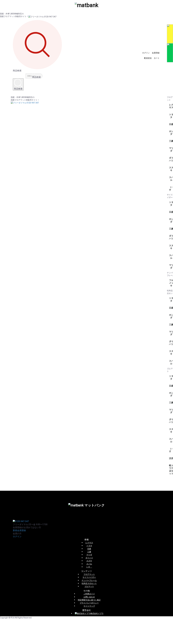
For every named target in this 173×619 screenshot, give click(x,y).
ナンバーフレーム (89, 580)
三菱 (89, 552)
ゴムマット (89, 586)
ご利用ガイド (89, 594)
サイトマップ (89, 606)
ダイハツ (89, 558)
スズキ (89, 561)
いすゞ (89, 567)
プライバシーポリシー (89, 603)
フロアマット (89, 574)
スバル (89, 564)
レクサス (89, 543)
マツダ (89, 555)
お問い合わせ (89, 597)
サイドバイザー (89, 577)
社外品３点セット (89, 583)
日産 (89, 549)
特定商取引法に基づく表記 (89, 600)
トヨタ (89, 546)
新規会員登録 (19, 530)
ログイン (17, 536)
